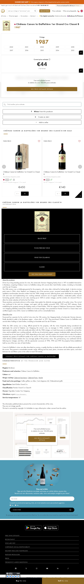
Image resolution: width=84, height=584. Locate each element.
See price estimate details (42, 89)
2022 (11, 47)
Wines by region (13, 16)
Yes (12, 505)
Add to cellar (43, 122)
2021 (26, 47)
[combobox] (78, 5)
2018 (72, 47)
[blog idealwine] (68, 568)
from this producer (43, 111)
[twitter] (26, 568)
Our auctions (24, 16)
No (17, 505)
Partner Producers (12, 554)
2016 (26, 50)
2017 (11, 50)
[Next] (80, 167)
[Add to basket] (25, 194)
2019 (57, 47)
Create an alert (43, 117)
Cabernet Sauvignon (20, 378)
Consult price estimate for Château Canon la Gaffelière (31, 356)
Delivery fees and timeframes (16, 551)
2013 (72, 50)
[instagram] (36, 568)
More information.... (21, 394)
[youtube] (47, 568)
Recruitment (10, 539)
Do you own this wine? (42, 274)
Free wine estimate (12, 535)
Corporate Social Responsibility (17, 547)
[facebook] (15, 568)
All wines (3, 16)
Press (7, 558)
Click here (23, 5)
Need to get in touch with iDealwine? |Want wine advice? (24, 5)
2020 (42, 47)
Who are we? (10, 543)
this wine (21, 581)
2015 (42, 50)
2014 (57, 50)
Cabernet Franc (33, 378)
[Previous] (4, 167)
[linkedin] (57, 568)
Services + (33, 16)
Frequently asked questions (16, 562)
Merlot (41, 378)
